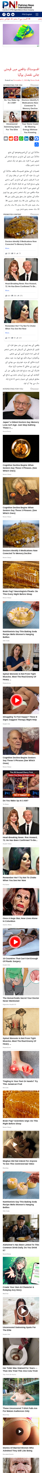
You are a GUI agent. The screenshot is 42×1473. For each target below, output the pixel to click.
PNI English (27, 14)
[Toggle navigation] (37, 14)
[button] (21, 34)
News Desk (34, 80)
